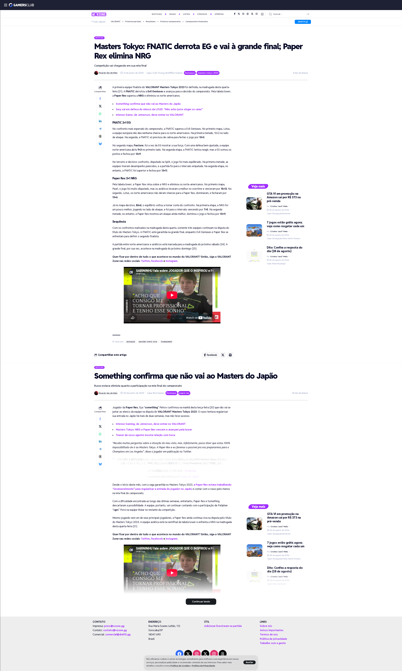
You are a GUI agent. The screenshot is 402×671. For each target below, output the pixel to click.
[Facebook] (234, 14)
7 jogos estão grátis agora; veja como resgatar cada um (285, 224)
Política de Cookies (180, 665)
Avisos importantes (271, 630)
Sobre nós (266, 626)
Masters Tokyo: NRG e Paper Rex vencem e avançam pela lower (154, 429)
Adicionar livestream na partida (223, 626)
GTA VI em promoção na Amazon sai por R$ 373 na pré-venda (284, 197)
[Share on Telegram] (100, 129)
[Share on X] (100, 106)
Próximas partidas (133, 21)
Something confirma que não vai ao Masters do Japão (148, 104)
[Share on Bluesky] (100, 144)
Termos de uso (269, 634)
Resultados (150, 21)
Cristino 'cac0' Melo (279, 206)
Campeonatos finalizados (196, 21)
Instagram (171, 261)
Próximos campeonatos (170, 21)
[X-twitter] (188, 654)
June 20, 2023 (189, 476)
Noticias (99, 38)
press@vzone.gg (114, 626)
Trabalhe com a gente (273, 643)
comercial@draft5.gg (117, 634)
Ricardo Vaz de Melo (108, 73)
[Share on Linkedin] (100, 121)
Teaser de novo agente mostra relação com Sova (145, 435)
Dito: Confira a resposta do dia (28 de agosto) (284, 249)
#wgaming (190, 470)
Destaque (190, 72)
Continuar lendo (201, 601)
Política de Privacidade (203, 665)
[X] (239, 14)
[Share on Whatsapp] (100, 113)
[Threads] (248, 14)
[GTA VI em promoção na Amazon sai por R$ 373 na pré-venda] (254, 203)
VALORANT (115, 21)
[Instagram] (243, 14)
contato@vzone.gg (115, 630)
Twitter (145, 261)
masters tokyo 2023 (208, 72)
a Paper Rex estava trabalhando (212, 484)
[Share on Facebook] (100, 98)
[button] (249, 662)
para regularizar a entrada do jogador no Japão (152, 489)
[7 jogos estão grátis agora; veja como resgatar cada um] (254, 230)
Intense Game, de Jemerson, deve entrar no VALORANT (150, 114)
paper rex (184, 393)
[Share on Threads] (100, 136)
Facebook (157, 261)
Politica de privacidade (273, 639)
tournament (166, 342)
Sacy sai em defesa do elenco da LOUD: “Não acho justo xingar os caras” (159, 109)
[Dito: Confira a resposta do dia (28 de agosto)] (254, 255)
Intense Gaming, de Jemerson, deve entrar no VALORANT (151, 424)
